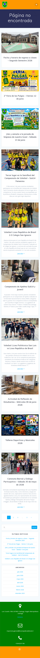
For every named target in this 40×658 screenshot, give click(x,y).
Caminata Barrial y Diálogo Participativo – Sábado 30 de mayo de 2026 (20, 482)
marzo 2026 (20, 586)
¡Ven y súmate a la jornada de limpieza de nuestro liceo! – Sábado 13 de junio (20, 137)
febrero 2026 (20, 590)
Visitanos (20, 617)
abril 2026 (20, 582)
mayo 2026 (20, 579)
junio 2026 (20, 575)
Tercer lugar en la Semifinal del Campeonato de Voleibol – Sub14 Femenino (20, 178)
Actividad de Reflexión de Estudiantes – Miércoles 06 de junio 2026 (20, 402)
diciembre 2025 (20, 593)
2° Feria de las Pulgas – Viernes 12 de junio (20, 544)
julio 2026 (20, 572)
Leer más (20, 253)
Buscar (34, 527)
